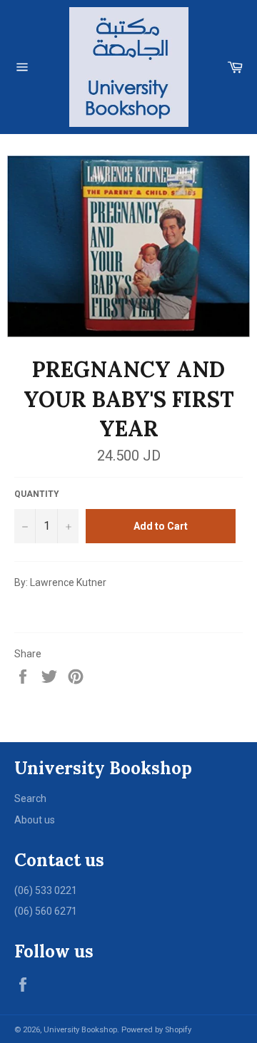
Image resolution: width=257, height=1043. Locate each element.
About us (34, 820)
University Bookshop (80, 1029)
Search (30, 798)
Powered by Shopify (156, 1029)
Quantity (36, 494)
